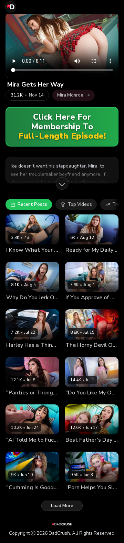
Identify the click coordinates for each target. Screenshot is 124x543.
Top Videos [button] (80, 204)
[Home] (11, 7)
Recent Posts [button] (32, 204)
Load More (62, 506)
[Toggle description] (62, 183)
